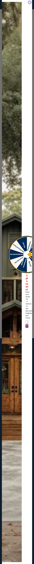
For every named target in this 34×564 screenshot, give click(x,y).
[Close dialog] (29, 2)
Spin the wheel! (27, 326)
